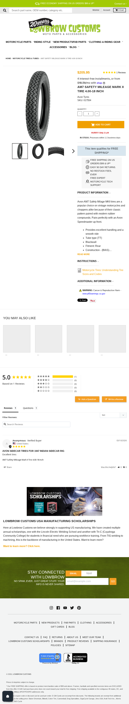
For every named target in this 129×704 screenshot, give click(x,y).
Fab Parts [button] (80, 42)
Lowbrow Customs (22, 674)
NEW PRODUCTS (50, 622)
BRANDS (58, 641)
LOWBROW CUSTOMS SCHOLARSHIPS (29, 641)
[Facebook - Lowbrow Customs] (58, 608)
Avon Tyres (83, 97)
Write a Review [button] (115, 399)
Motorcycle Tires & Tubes (26, 58)
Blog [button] (73, 47)
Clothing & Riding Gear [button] (105, 42)
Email (73, 573)
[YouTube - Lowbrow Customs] (65, 608)
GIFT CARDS (57, 627)
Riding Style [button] (42, 42)
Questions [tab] (28, 407)
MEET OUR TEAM (91, 637)
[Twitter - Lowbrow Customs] (72, 608)
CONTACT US (32, 637)
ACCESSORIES (104, 622)
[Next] (73, 151)
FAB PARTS (70, 622)
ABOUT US (72, 637)
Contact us (120, 3)
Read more (83, 254)
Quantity (81, 109)
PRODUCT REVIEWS (78, 641)
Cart (121, 10)
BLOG (72, 627)
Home (8, 58)
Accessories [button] (58, 47)
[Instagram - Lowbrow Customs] (51, 608)
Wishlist (96, 10)
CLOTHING (86, 622)
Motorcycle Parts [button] (19, 42)
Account (106, 10)
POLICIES (56, 645)
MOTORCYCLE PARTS (25, 622)
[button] (119, 467)
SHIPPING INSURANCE (105, 641)
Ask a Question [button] (88, 399)
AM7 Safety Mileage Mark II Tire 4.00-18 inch (23, 459)
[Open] (7, 696)
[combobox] (40, 10)
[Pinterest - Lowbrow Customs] (79, 608)
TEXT (89, 573)
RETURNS (57, 637)
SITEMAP (70, 645)
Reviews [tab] (8, 407)
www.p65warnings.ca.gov (93, 293)
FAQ (45, 637)
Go (113, 581)
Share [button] (9, 467)
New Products (63, 42)
